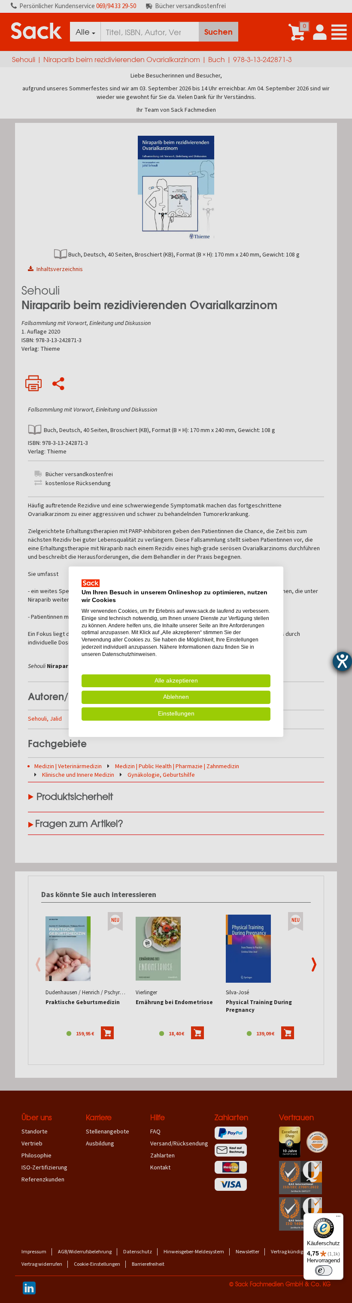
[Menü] (338, 1218)
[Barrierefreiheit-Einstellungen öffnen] (342, 661)
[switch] (323, 1270)
